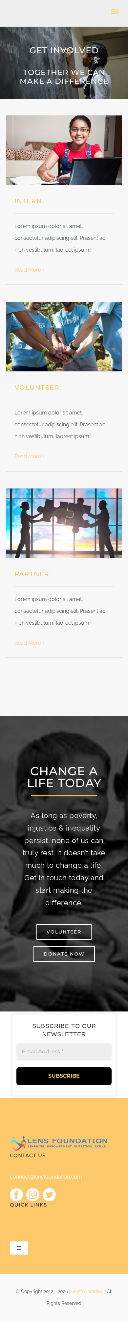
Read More (27, 270)
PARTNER (31, 574)
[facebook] (16, 1194)
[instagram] (32, 1194)
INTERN (28, 201)
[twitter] (49, 1194)
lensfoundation (87, 1291)
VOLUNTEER (36, 387)
